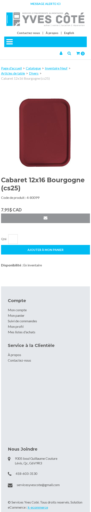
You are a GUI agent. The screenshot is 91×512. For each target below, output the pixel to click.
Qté (4, 239)
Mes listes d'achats (21, 332)
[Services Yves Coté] (45, 19)
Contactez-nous (28, 33)
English (69, 33)
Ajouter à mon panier (45, 250)
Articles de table (13, 73)
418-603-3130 (26, 473)
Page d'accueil (11, 68)
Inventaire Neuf (56, 68)
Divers (34, 73)
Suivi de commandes (22, 321)
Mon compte (17, 310)
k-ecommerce (38, 507)
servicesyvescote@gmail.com (38, 485)
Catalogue (33, 68)
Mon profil (15, 326)
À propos (52, 33)
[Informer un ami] (45, 218)
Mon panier (16, 315)
